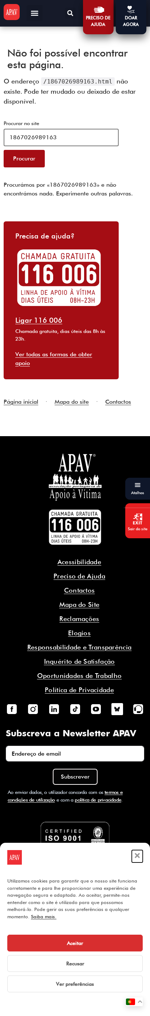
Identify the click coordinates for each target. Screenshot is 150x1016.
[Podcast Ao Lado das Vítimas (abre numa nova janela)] (138, 709)
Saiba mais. (43, 916)
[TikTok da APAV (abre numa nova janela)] (75, 709)
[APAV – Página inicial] (12, 12)
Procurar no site (21, 123)
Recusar (75, 963)
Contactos (118, 401)
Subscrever (75, 776)
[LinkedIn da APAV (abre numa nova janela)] (54, 709)
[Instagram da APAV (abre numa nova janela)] (33, 709)
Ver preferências (75, 984)
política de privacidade (98, 800)
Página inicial (21, 401)
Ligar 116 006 (38, 320)
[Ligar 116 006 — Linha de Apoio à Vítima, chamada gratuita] (75, 527)
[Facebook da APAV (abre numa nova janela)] (11, 709)
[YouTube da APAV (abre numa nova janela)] (96, 709)
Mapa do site (72, 401)
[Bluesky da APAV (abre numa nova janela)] (117, 709)
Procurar (24, 158)
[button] (137, 856)
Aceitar (75, 943)
